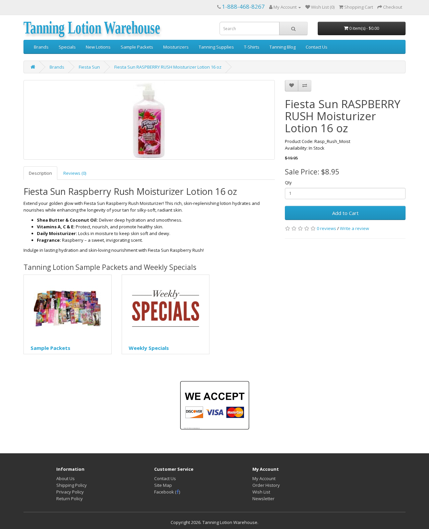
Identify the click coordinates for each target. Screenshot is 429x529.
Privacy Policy (70, 492)
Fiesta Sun (89, 67)
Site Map (163, 485)
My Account (263, 478)
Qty (288, 182)
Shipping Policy (71, 485)
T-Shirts (251, 47)
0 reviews (326, 228)
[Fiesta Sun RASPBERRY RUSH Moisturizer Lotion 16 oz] (149, 120)
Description (40, 173)
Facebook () (167, 492)
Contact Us (316, 47)
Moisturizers (176, 47)
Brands (41, 47)
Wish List (261, 492)
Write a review (354, 228)
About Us (65, 478)
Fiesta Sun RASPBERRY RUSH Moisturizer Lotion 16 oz (168, 67)
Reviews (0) (74, 173)
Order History (266, 485)
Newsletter (263, 499)
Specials (67, 47)
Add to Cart (345, 213)
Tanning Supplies (216, 47)
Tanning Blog (282, 47)
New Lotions (98, 47)
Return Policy (69, 499)
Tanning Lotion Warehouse (91, 28)
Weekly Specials (149, 348)
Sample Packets (137, 47)
